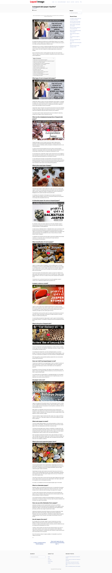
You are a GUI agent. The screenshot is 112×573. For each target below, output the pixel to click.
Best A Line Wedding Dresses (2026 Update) (75, 31)
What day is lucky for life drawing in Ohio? (74, 46)
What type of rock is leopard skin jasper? (40, 59)
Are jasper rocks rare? (37, 69)
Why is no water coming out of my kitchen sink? (75, 28)
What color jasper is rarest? (38, 70)
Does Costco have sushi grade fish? (75, 43)
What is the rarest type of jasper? (39, 62)
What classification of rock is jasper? (40, 64)
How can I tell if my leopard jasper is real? (41, 68)
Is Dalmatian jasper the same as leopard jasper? (42, 63)
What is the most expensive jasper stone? (41, 71)
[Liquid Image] (38, 2)
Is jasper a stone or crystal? (38, 65)
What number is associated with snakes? (75, 25)
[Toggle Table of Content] (53, 58)
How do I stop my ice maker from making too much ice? (75, 22)
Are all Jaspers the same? (38, 75)
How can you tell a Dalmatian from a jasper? (41, 74)
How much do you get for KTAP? (74, 37)
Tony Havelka (35, 8)
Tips (33, 537)
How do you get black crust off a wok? (75, 40)
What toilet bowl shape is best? (74, 34)
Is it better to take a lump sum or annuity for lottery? (75, 19)
